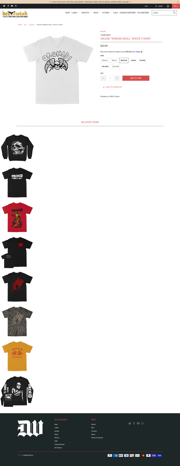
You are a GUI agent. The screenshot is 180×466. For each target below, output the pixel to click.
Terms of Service (97, 438)
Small (114, 60)
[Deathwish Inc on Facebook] (8, 6)
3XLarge (115, 66)
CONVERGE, (88, 2)
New (68, 12)
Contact (94, 431)
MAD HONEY (79, 2)
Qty (101, 73)
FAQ (92, 428)
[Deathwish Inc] (15, 14)
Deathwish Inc (28, 455)
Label (75, 12)
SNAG (72, 2)
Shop (96, 12)
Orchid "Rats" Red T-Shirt (17, 217)
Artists (85, 12)
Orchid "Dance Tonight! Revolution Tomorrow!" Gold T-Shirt (17, 356)
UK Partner (143, 12)
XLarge (142, 60)
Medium (124, 60)
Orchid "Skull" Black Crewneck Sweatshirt (17, 147)
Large (133, 60)
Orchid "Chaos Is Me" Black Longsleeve (17, 391)
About (93, 424)
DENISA (107, 2)
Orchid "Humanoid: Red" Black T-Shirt (17, 286)
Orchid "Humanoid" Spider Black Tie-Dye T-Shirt (17, 321)
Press (93, 434)
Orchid (103, 31)
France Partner (128, 12)
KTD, (68, 2)
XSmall (105, 60)
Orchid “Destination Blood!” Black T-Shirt (17, 252)
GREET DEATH (98, 2)
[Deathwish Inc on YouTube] (12, 6)
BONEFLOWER (116, 2)
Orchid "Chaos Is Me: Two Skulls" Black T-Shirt (17, 182)
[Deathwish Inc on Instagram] (16, 6)
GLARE (125, 2)
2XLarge (105, 66)
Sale (115, 12)
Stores (106, 12)
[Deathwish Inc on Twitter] (4, 6)
